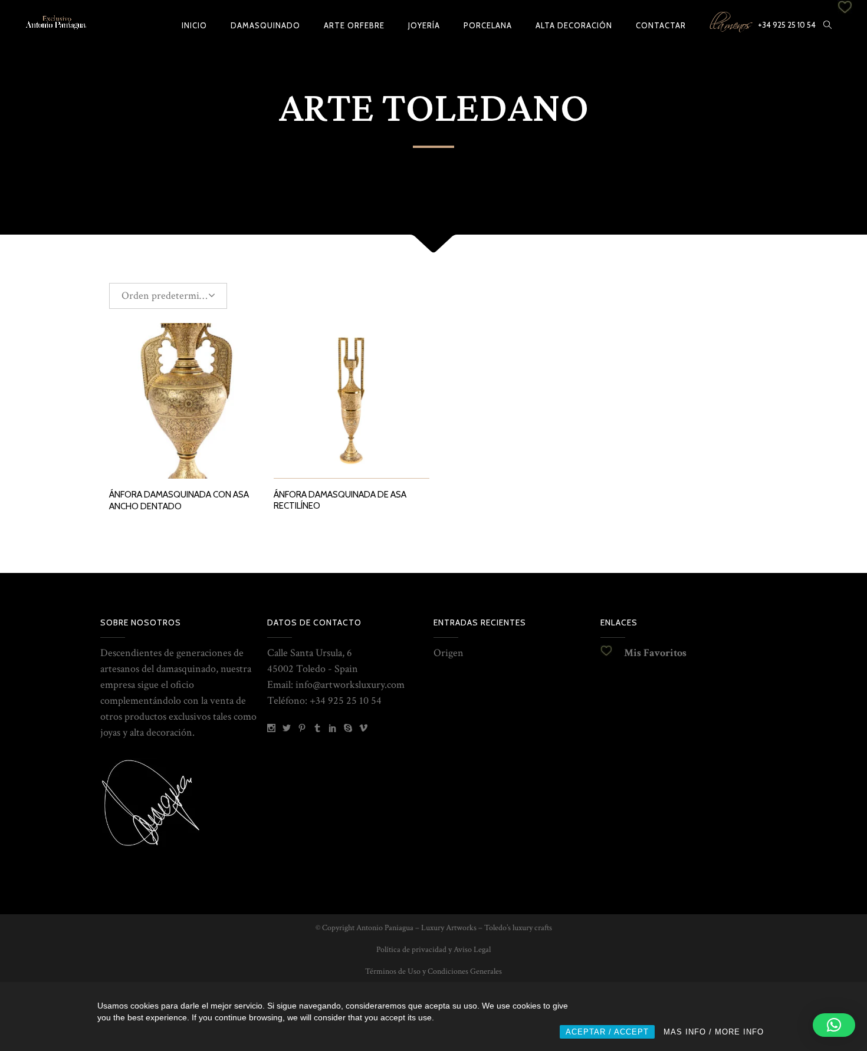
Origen (449, 653)
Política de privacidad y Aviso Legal (433, 949)
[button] (834, 1025)
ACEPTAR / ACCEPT (607, 1031)
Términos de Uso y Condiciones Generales (433, 971)
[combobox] (168, 296)
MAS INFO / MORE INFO (714, 1031)
